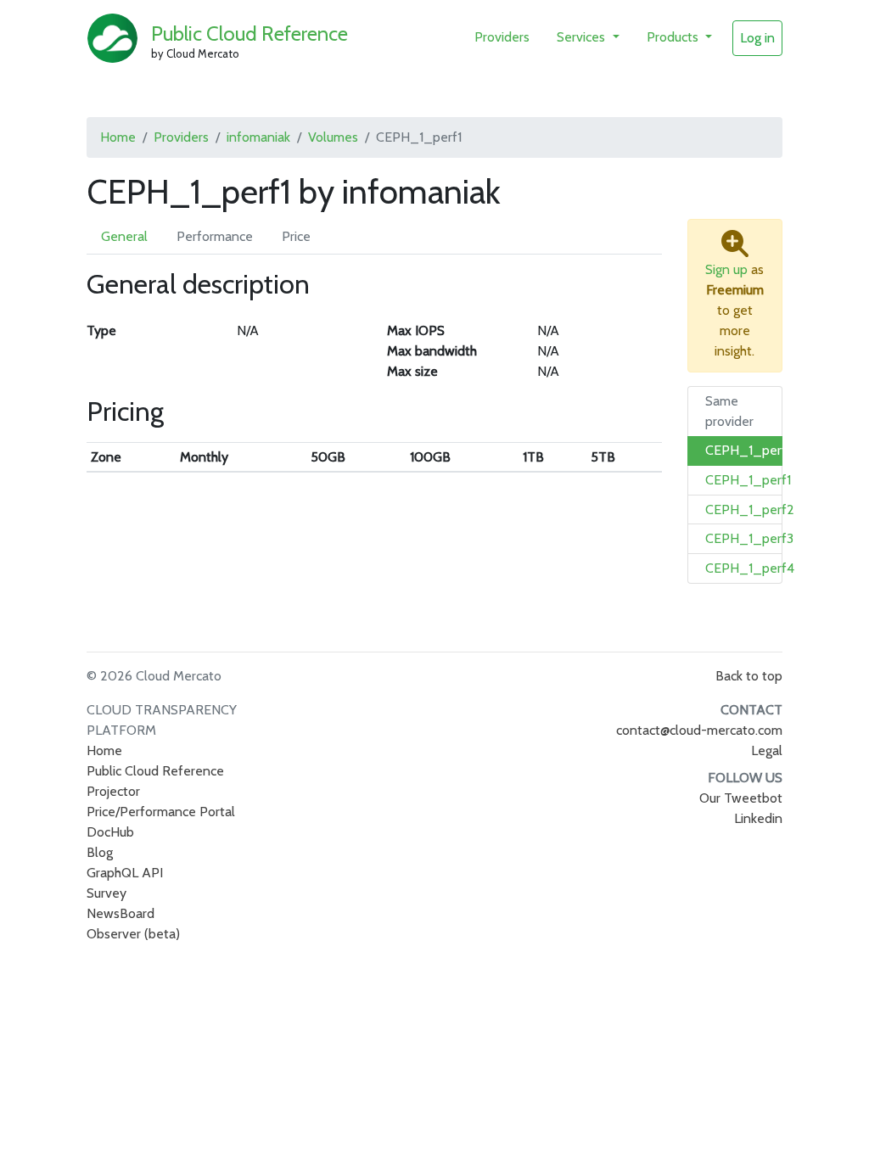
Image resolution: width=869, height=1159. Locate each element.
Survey (106, 893)
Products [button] (674, 37)
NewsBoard (120, 913)
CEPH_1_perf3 (749, 538)
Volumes (333, 137)
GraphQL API (125, 873)
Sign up (726, 269)
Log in (757, 38)
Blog (100, 852)
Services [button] (582, 37)
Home (118, 137)
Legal (766, 750)
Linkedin (758, 818)
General (124, 236)
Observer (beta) (133, 934)
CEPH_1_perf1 (748, 450)
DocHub (110, 832)
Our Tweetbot (740, 798)
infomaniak (258, 137)
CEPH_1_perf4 (749, 568)
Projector (113, 791)
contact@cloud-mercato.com (699, 730)
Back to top (748, 676)
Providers (502, 37)
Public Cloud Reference (249, 33)
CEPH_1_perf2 (749, 509)
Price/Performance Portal (161, 811)
